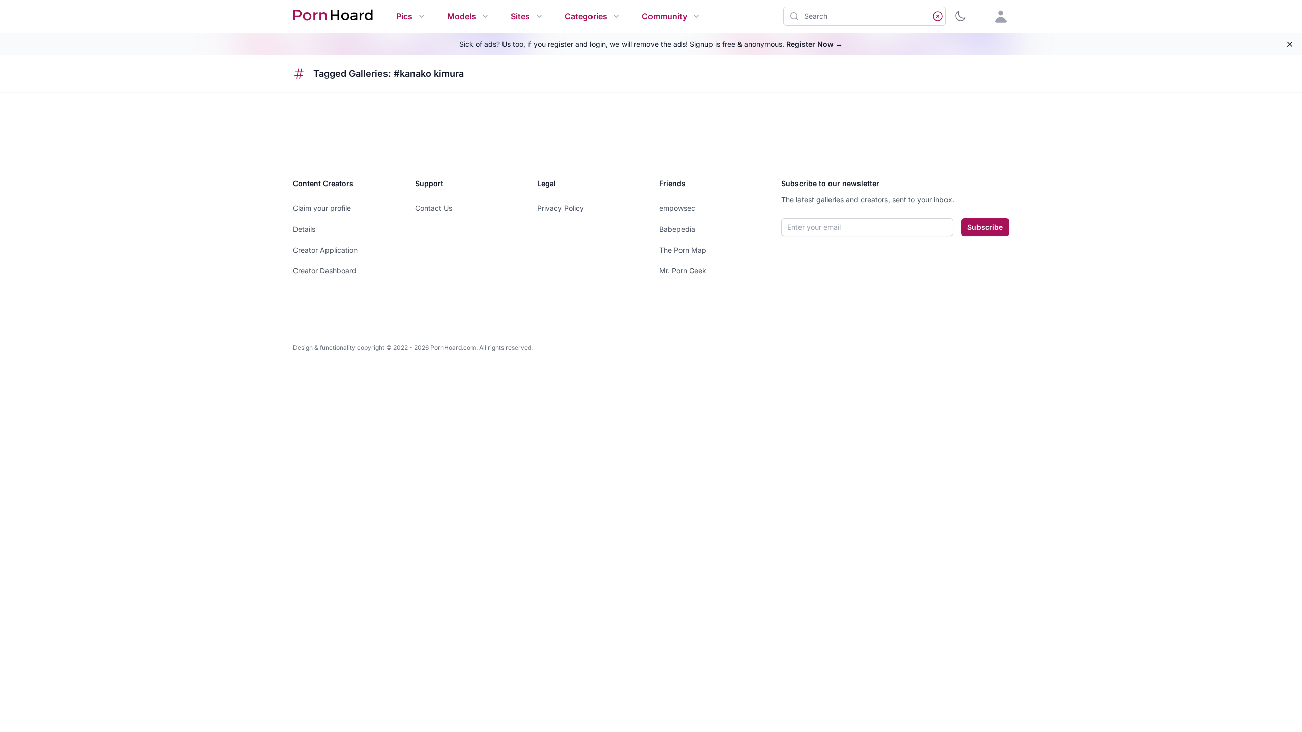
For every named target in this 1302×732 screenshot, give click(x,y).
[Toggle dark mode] (960, 16)
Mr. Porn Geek (682, 270)
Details (304, 229)
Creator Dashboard (325, 270)
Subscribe (985, 227)
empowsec (677, 208)
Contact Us (433, 208)
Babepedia (677, 229)
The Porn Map (682, 250)
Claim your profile (322, 208)
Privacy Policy (560, 208)
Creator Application (325, 250)
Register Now (814, 44)
